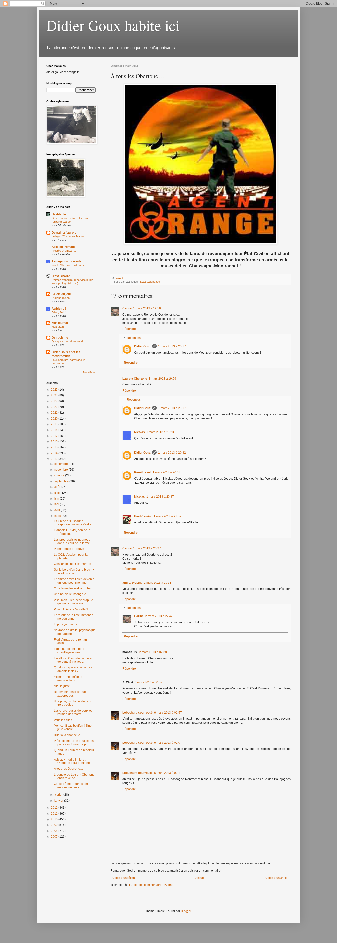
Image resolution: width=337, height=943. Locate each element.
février (58, 794)
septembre (61, 481)
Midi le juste (62, 686)
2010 (54, 819)
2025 (54, 389)
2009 (54, 825)
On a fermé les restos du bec (73, 588)
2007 (54, 836)
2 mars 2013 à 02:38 (153, 652)
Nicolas (139, 432)
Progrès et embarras (64, 250)
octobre (59, 475)
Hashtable (59, 214)
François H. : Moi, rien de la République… (72, 531)
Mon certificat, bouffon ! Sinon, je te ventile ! (74, 727)
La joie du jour (61, 294)
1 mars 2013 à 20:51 (157, 582)
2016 (54, 441)
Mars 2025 (58, 326)
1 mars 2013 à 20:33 (166, 472)
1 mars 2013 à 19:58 (147, 308)
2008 (54, 831)
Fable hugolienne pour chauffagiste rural (69, 650)
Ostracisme (60, 337)
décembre (61, 464)
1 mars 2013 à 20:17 (172, 346)
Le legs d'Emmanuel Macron (68, 236)
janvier (59, 800)
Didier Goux (142, 346)
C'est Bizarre (61, 276)
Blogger (186, 911)
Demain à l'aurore (64, 232)
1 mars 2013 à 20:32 (172, 452)
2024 (54, 395)
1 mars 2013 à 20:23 (160, 432)
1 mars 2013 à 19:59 (162, 378)
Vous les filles (63, 720)
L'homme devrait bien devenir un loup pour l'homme (74, 580)
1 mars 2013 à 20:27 (147, 548)
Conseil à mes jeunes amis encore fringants (72, 785)
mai (57, 504)
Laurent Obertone (134, 378)
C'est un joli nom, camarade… (74, 564)
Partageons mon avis (66, 261)
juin (57, 498)
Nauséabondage (150, 281)
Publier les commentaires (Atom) (151, 885)
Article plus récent (124, 878)
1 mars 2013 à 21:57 (167, 516)
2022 (54, 407)
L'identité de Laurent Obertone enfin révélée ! (74, 776)
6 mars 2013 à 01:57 (168, 712)
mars (58, 516)
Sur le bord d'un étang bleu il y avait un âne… (74, 571)
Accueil (200, 878)
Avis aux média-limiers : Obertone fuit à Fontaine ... (73, 761)
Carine (127, 308)
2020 (54, 418)
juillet (58, 493)
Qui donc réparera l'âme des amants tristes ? (73, 669)
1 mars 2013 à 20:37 (160, 496)
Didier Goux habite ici (113, 25)
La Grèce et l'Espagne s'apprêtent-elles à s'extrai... (74, 522)
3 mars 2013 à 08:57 (148, 682)
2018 (54, 430)
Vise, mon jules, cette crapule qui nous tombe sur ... (73, 601)
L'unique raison (61, 297)
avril (57, 510)
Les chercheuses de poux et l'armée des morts (73, 712)
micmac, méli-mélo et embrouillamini (68, 678)
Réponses (134, 338)
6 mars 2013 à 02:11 (168, 773)
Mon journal (60, 323)
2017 (54, 436)
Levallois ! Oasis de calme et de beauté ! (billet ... (73, 660)
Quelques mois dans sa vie (68, 341)
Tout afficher (89, 372)
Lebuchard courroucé (137, 712)
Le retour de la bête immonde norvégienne (73, 616)
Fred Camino (143, 516)
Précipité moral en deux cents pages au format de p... (74, 742)
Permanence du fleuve (69, 549)
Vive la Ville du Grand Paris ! (68, 265)
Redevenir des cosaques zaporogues (70, 693)
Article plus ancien (277, 878)
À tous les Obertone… (68, 768)
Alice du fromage (63, 247)
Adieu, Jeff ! (59, 312)
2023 (54, 401)
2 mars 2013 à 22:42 (159, 616)
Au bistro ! (59, 308)
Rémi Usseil (142, 472)
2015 (54, 447)
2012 (54, 807)
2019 (54, 424)
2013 (54, 459)
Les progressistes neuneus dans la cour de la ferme (72, 541)
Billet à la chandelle (67, 735)
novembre (61, 469)
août (57, 487)
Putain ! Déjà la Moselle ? (71, 609)
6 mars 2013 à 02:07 (168, 742)
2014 (54, 453)
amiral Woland (132, 582)
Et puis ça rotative (65, 624)
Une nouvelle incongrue (70, 594)
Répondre (129, 329)
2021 (54, 412)
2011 (54, 813)
